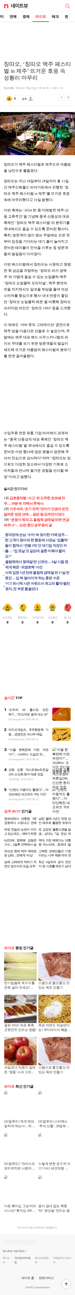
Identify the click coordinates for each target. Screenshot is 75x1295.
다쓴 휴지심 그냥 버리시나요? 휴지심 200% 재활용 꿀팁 (20, 1208)
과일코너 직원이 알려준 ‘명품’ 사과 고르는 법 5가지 (19, 1070)
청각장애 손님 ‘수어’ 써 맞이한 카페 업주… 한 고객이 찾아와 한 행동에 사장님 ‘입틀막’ (37, 537)
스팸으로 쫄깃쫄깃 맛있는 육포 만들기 (54, 985)
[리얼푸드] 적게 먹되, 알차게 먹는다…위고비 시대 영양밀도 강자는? (20, 1124)
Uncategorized (16, 719)
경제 (26, 17)
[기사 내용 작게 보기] (61, 99)
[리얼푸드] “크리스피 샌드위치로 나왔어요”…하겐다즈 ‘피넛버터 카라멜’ (19, 1166)
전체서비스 (46, 1278)
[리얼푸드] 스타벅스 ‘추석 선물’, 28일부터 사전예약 (53, 1124)
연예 (13, 17)
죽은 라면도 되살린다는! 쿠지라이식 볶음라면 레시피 (54, 1027)
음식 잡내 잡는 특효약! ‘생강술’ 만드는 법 (54, 1208)
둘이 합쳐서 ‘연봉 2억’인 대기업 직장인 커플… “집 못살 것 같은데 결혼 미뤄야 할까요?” (36, 551)
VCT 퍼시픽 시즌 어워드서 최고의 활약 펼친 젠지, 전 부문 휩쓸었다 (37, 586)
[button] (66, 1284)
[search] (67, 5)
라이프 (40, 17)
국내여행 (14, 779)
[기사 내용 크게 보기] (68, 99)
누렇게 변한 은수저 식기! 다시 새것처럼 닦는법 (54, 1166)
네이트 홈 (27, 1278)
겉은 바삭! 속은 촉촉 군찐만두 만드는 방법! (20, 1027)
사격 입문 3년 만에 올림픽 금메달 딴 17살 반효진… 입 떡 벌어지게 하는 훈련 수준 (37, 575)
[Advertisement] (37, 36)
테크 (55, 17)
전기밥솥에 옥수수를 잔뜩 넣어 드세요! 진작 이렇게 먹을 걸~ (19, 985)
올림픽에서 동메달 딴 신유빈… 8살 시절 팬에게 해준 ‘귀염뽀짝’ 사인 (36, 564)
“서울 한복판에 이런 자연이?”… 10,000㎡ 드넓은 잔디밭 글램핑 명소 (28, 754)
